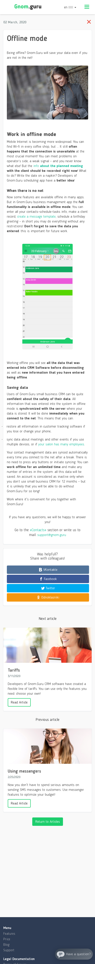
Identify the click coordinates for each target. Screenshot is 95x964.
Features (9, 933)
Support (8, 950)
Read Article (19, 702)
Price (6, 939)
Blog (6, 944)
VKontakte (49, 569)
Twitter (50, 588)
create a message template (36, 216)
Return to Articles (47, 821)
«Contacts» (38, 529)
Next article (48, 618)
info (58, 166)
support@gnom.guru (51, 535)
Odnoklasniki (49, 597)
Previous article (47, 719)
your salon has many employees (61, 444)
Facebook (50, 579)
